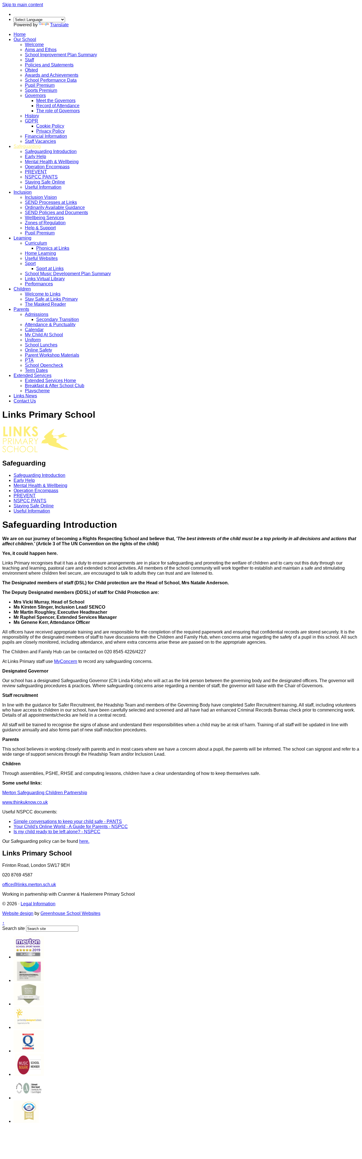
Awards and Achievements (51, 75)
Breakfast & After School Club (54, 385)
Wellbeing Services (44, 217)
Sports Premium (41, 90)
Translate (59, 24)
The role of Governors (58, 110)
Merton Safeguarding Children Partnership (44, 792)
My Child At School (44, 334)
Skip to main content (22, 4)
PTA (29, 360)
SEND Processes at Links (51, 202)
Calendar (34, 329)
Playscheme (37, 390)
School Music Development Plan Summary (68, 273)
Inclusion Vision (41, 197)
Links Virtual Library (45, 278)
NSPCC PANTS (41, 177)
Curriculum (36, 243)
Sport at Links (50, 268)
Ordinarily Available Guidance (55, 207)
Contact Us (25, 400)
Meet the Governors (56, 100)
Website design (17, 913)
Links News (25, 395)
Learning (22, 238)
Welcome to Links (43, 294)
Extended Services (32, 375)
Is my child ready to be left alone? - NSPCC (57, 831)
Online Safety (38, 350)
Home (20, 34)
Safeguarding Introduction (51, 151)
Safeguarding (27, 146)
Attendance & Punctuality (50, 324)
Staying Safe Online (45, 182)
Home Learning (40, 253)
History (32, 115)
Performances (39, 283)
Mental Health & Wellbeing (52, 161)
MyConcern (65, 661)
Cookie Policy (50, 126)
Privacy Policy (50, 131)
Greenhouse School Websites (70, 913)
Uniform (33, 339)
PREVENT (36, 171)
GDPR (31, 121)
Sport (30, 263)
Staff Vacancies (40, 141)
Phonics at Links (52, 248)
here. (84, 841)
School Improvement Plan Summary (61, 54)
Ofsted (31, 70)
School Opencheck (44, 365)
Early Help (35, 156)
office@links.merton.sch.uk (29, 884)
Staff (29, 59)
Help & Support (40, 227)
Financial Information (46, 136)
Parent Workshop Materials (52, 355)
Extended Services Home (50, 380)
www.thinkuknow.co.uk (25, 802)
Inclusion (23, 192)
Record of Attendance (57, 105)
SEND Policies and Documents (56, 212)
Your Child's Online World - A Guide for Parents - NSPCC (71, 826)
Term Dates (36, 370)
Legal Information (38, 903)
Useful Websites (41, 258)
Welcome (34, 44)
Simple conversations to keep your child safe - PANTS (68, 821)
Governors (35, 95)
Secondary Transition (57, 319)
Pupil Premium (40, 85)
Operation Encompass (47, 166)
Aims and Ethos (41, 49)
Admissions (36, 314)
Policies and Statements (49, 65)
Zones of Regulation (45, 222)
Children (22, 288)
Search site (13, 928)
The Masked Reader (45, 304)
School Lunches (41, 344)
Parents (21, 309)
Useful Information (43, 187)
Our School (25, 39)
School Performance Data (51, 80)
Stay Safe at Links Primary (51, 299)
